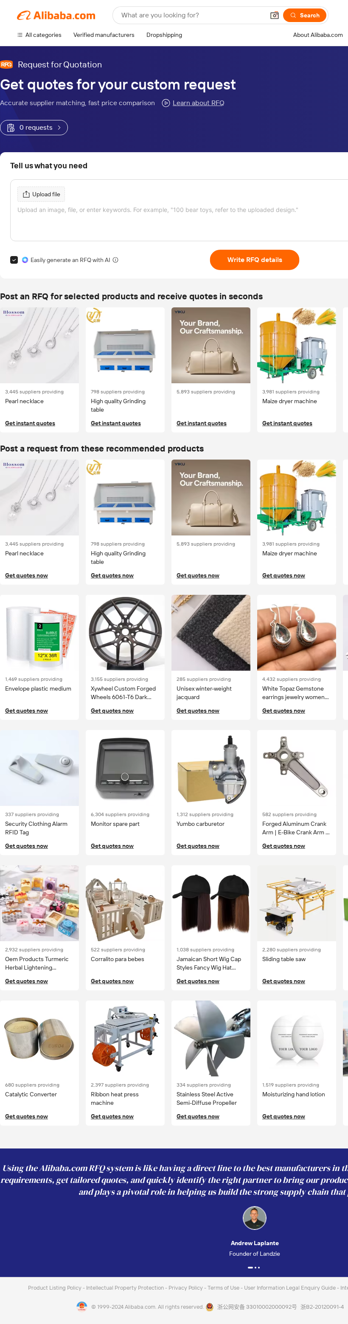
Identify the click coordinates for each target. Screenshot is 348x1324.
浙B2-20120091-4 (322, 1307)
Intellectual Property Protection (125, 1288)
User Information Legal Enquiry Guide (290, 1288)
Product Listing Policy (55, 1288)
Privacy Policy (186, 1288)
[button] (274, 15)
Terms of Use (224, 1288)
